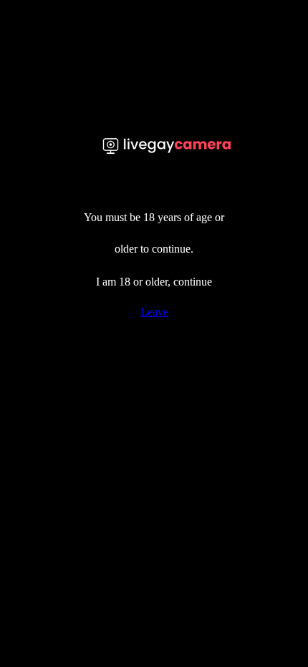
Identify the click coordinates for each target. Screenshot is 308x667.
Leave (154, 312)
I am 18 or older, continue (154, 282)
